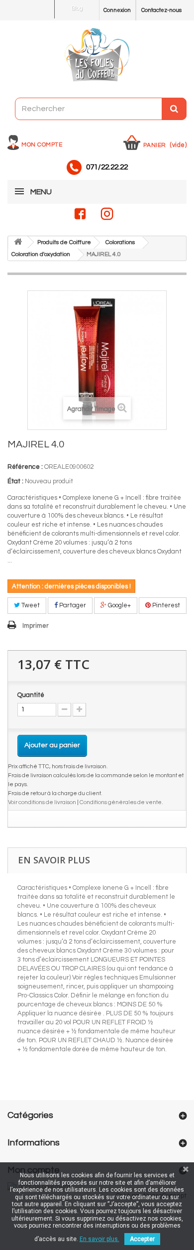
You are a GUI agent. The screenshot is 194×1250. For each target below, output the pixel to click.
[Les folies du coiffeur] (97, 55)
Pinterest (165, 605)
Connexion (117, 10)
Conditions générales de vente (121, 802)
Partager (72, 605)
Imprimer (35, 625)
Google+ (118, 605)
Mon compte (41, 144)
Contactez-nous (161, 10)
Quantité (30, 695)
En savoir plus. (99, 1239)
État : (15, 481)
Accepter (142, 1239)
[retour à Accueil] (17, 242)
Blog (77, 8)
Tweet (30, 605)
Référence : (25, 466)
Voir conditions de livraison (42, 802)
